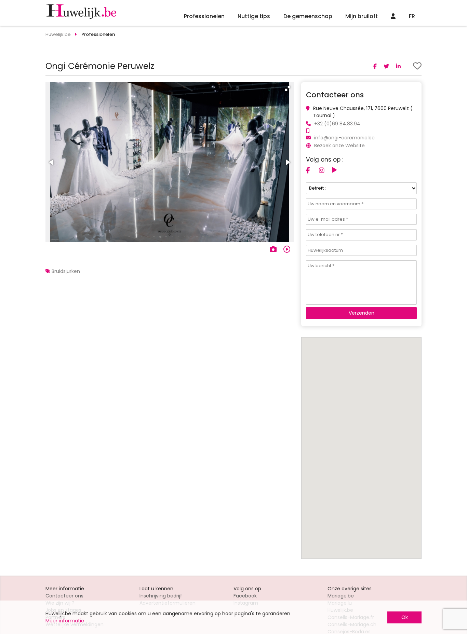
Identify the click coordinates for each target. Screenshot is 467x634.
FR (412, 16)
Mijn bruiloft (361, 16)
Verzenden (361, 312)
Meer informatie (64, 620)
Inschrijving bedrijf (160, 595)
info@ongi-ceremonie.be (344, 137)
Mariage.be (341, 595)
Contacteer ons (64, 595)
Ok (404, 617)
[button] (287, 88)
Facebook (245, 595)
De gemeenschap (307, 16)
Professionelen (204, 16)
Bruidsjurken (66, 271)
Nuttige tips (254, 16)
